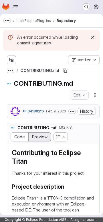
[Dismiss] (92, 37)
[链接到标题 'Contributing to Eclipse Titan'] (31, 161)
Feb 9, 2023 (56, 111)
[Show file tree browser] (11, 59)
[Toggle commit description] (72, 111)
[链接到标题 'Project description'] (67, 186)
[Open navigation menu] (15, 6)
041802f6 (35, 111)
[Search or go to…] (86, 6)
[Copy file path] (65, 70)
